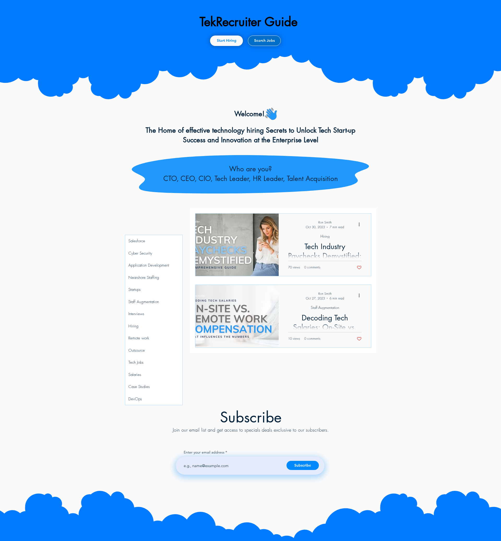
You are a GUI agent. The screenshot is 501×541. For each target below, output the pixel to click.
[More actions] (361, 224)
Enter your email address (204, 452)
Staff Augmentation (325, 307)
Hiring (325, 236)
